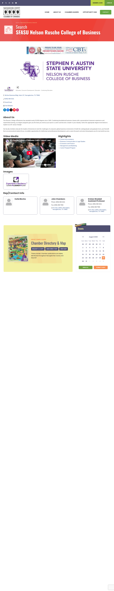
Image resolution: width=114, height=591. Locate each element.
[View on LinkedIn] (4, 111)
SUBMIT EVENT (100, 267)
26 (93, 258)
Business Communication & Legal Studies (72, 141)
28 (100, 258)
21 (100, 254)
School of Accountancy (67, 139)
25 (90, 258)
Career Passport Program (67, 148)
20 (96, 254)
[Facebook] (2, 3)
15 (103, 251)
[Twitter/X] (6, 3)
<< (83, 237)
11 (89, 251)
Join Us (109, 3)
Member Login (97, 3)
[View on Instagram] (17, 111)
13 (96, 251)
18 (89, 254)
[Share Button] (18, 87)
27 (96, 258)
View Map (63, 249)
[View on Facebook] (7, 111)
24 (86, 258)
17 (86, 254)
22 (103, 254)
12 (93, 251)
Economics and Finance (67, 143)
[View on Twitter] (11, 111)
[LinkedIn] (12, 3)
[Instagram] (9, 3)
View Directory (51, 249)
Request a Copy (37, 249)
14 (100, 251)
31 (86, 261)
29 (103, 258)
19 (93, 254)
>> (103, 237)
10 (86, 251)
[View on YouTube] (14, 111)
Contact (106, 12)
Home (18, 22)
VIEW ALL (85, 267)
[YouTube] (16, 3)
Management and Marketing (68, 145)
